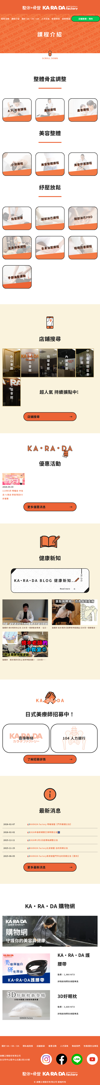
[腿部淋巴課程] (50, 218)
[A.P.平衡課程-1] (17, 110)
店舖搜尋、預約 (85, 18)
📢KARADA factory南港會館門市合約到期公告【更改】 (53, 856)
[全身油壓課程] (50, 247)
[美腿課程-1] (50, 110)
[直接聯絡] (26, 738)
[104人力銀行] (74, 738)
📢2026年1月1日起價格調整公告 (42, 840)
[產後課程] (83, 110)
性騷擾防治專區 (91, 1045)
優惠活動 (5, 18)
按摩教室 (66, 18)
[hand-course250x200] (17, 277)
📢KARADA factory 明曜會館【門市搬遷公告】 (49, 824)
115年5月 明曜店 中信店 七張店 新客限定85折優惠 (12, 494)
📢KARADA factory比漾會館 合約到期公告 (47, 848)
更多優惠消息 (50, 507)
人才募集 (64, 1045)
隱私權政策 (28, 1045)
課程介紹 (15, 18)
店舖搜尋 (50, 416)
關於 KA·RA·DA (30, 18)
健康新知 (56, 18)
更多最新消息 (50, 867)
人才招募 (45, 18)
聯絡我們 (76, 1045)
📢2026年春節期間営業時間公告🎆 (43, 832)
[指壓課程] (17, 218)
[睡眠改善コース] (83, 247)
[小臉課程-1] (17, 164)
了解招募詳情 (50, 759)
